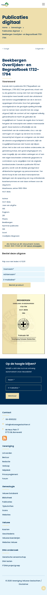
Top (43, 588)
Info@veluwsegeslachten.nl (18, 424)
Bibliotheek (7, 497)
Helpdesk (6, 470)
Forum (5, 478)
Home (4, 27)
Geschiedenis (8, 534)
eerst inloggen (34, 246)
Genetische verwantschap (14, 557)
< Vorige (5, 48)
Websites (6, 515)
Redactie (6, 461)
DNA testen (7, 561)
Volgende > (40, 48)
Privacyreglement (10, 474)
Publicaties (7, 502)
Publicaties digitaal (11, 31)
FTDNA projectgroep (11, 565)
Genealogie (16, 27)
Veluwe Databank (10, 493)
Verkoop (5, 466)
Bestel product (16, 285)
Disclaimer (23, 584)
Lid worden (7, 453)
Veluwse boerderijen (11, 538)
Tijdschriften (7, 506)
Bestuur (5, 457)
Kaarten (5, 529)
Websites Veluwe (9, 542)
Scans (5, 510)
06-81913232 (11, 419)
